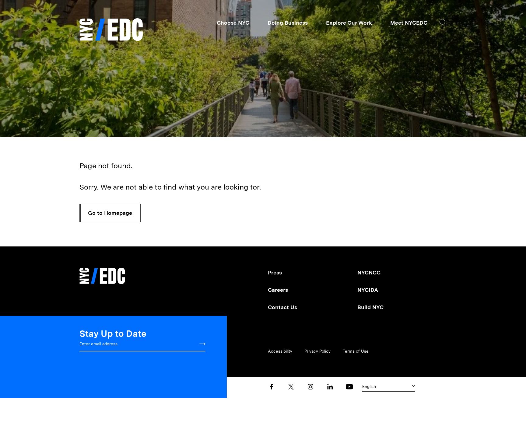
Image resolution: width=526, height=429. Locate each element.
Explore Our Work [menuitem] (349, 22)
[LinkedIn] (330, 386)
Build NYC (370, 307)
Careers (278, 290)
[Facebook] (271, 386)
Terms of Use (356, 351)
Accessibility (280, 351)
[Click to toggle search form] (443, 22)
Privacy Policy (317, 351)
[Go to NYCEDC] (102, 271)
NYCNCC (368, 272)
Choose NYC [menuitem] (233, 22)
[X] (291, 386)
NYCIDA (367, 290)
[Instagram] (310, 386)
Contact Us (282, 307)
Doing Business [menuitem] (288, 22)
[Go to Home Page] (111, 30)
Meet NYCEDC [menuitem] (408, 22)
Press (275, 272)
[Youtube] (349, 386)
